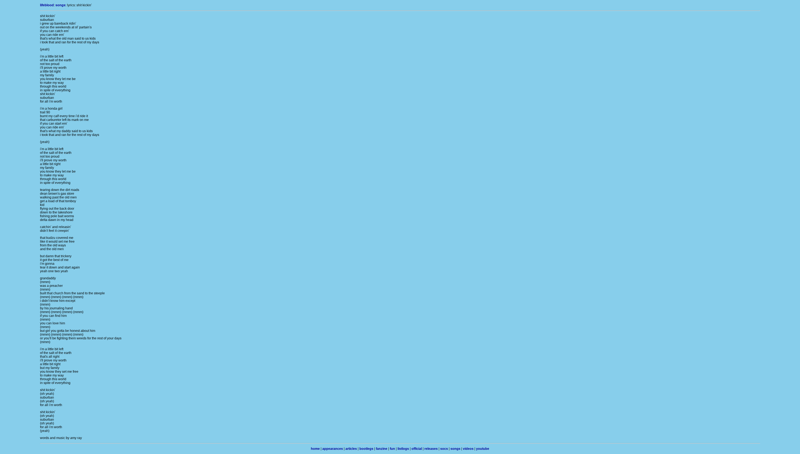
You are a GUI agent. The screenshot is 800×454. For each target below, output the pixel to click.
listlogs (403, 448)
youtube (482, 448)
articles (351, 448)
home (315, 448)
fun (392, 448)
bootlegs (366, 448)
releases (431, 448)
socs (444, 448)
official (416, 448)
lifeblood (47, 5)
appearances (332, 448)
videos (468, 448)
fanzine (381, 448)
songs (60, 5)
